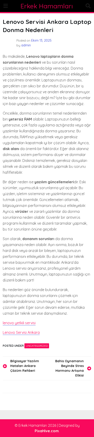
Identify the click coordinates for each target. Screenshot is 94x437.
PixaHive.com (47, 431)
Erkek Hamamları (47, 6)
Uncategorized (37, 345)
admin (26, 45)
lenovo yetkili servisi (19, 323)
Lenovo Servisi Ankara (21, 332)
